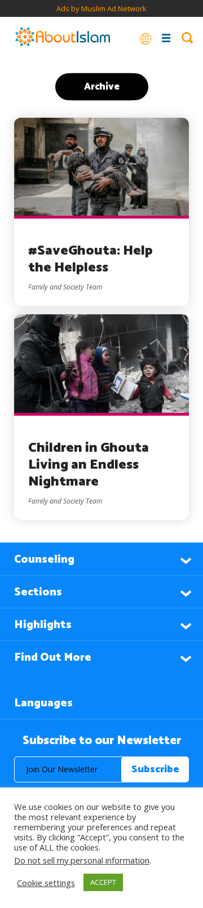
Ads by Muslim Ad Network (101, 8)
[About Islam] (62, 37)
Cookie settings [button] (46, 883)
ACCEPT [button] (103, 882)
